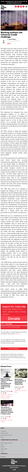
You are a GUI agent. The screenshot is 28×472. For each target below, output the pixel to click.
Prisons (2, 447)
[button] (23, 6)
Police (2, 451)
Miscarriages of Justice (6, 443)
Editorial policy (4, 433)
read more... (18, 333)
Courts (3, 396)
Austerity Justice (6, 394)
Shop (2, 437)
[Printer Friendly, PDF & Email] (2, 302)
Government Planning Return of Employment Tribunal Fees (20, 382)
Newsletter (3, 456)
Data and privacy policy (6, 435)
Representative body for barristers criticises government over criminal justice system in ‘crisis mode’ (6, 383)
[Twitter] (15, 469)
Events (3, 421)
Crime (2, 445)
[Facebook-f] (13, 469)
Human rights (4, 449)
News (8, 397)
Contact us (3, 431)
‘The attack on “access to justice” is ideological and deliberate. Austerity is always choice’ (7, 411)
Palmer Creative (14, 467)
